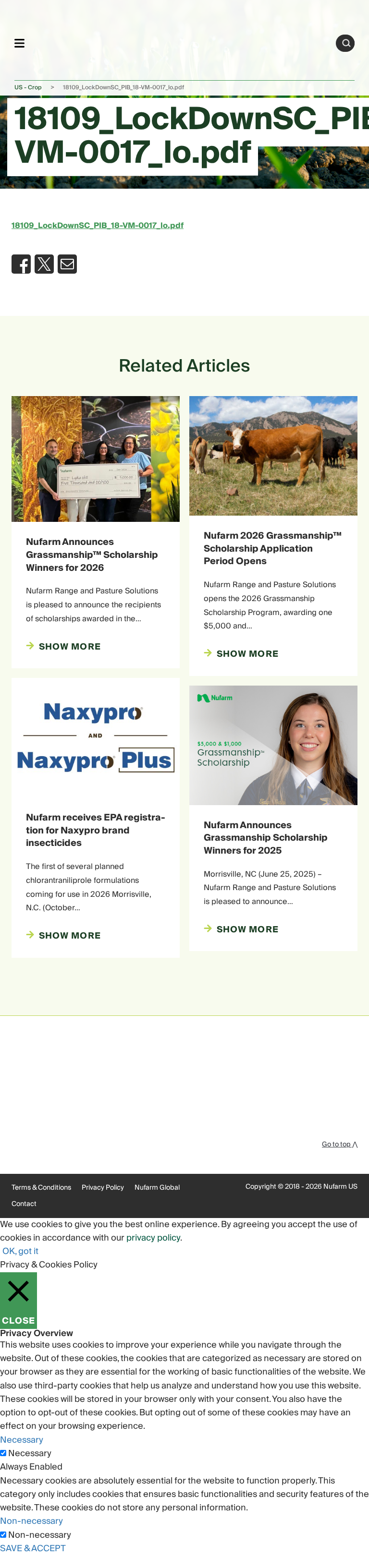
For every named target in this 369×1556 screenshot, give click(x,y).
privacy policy (153, 1237)
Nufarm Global (157, 1188)
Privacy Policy (103, 1188)
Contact (24, 1204)
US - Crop (28, 88)
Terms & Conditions (41, 1188)
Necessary (29, 1453)
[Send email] (67, 264)
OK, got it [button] (20, 1251)
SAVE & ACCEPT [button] (33, 1548)
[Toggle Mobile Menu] (19, 43)
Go (346, 43)
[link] (180, 41)
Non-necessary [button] (31, 1521)
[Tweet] (44, 264)
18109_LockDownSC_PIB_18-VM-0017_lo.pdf (98, 225)
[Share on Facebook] (21, 264)
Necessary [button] (21, 1440)
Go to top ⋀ (339, 1144)
